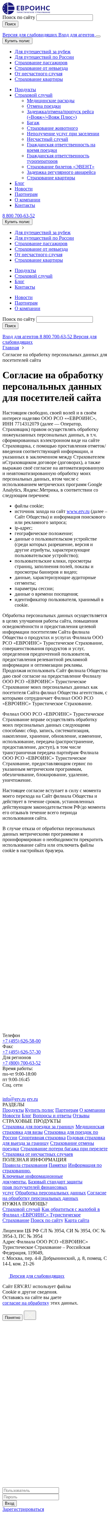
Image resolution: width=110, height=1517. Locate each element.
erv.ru (32, 1099)
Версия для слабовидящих (30, 34)
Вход (9, 1503)
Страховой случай (34, 95)
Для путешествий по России (44, 57)
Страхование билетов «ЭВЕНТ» (60, 166)
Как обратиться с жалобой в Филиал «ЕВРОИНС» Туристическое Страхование (51, 1215)
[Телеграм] (14, 1093)
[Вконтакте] (6, 1093)
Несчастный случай (47, 139)
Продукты (25, 89)
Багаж (33, 122)
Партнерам (26, 194)
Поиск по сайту (18, 17)
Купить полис (17, 41)
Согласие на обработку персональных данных (54, 1195)
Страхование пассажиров (41, 62)
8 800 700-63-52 (18, 215)
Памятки (58, 1165)
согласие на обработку (25, 1302)
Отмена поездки (44, 106)
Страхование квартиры (39, 79)
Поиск (10, 24)
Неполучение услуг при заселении (63, 133)
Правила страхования (24, 1165)
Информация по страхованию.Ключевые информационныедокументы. (52, 1173)
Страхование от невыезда (41, 68)
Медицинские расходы (51, 100)
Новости (24, 188)
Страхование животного (52, 128)
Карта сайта (76, 1220)
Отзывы (81, 1115)
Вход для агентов (77, 34)
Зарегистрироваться (23, 1509)
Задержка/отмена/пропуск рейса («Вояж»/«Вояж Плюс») (60, 114)
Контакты (25, 205)
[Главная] (55, 1031)
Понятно (12, 1317)
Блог (19, 183)
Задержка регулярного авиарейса (61, 172)
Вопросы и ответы (52, 1115)
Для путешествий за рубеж (43, 51)
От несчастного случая (38, 73)
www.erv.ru (78, 511)
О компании (27, 199)
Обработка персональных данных (50, 1192)
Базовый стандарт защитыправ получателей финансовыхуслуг (42, 1187)
